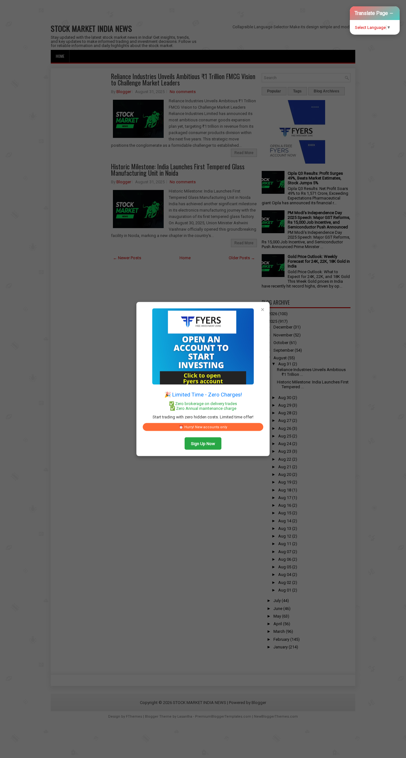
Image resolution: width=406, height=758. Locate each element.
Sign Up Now (203, 443)
